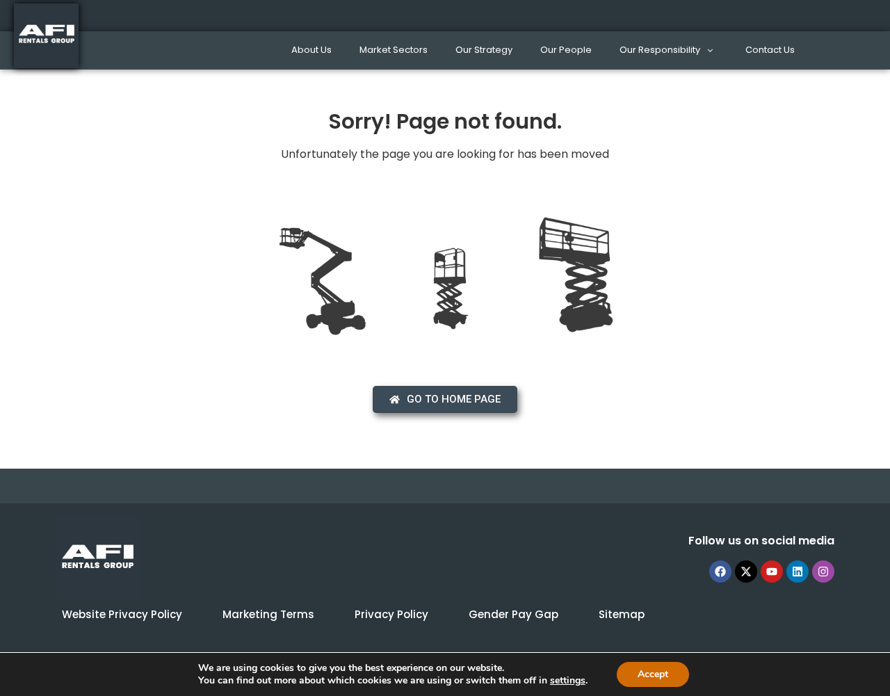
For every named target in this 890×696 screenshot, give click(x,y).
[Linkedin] (797, 571)
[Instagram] (823, 571)
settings (567, 680)
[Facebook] (720, 571)
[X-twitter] (746, 571)
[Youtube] (772, 571)
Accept (653, 674)
